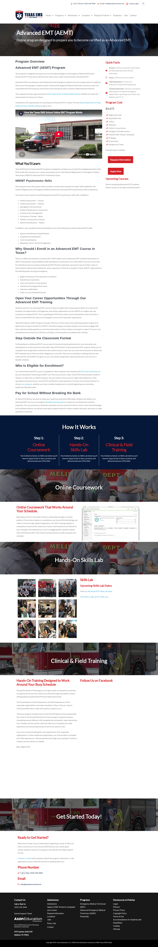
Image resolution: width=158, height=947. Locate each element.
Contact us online (25, 858)
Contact (133, 15)
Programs (59, 15)
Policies (116, 907)
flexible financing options (56, 402)
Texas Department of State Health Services (64, 94)
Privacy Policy (119, 910)
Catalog (116, 926)
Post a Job (51, 923)
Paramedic (84, 917)
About (48, 15)
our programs (27, 384)
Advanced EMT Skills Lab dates (100, 591)
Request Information (55, 913)
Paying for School (101, 15)
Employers (117, 15)
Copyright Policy (120, 913)
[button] (143, 3)
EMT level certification (89, 371)
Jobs (126, 15)
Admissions (72, 15)
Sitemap (116, 929)
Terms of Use (118, 917)
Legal (115, 904)
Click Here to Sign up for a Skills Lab (94, 597)
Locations (86, 15)
